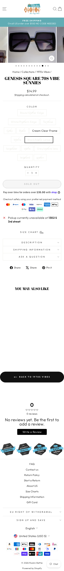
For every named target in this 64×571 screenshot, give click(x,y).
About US (32, 485)
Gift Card (32, 502)
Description (32, 242)
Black (22, 130)
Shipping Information (32, 496)
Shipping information (32, 249)
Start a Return (32, 480)
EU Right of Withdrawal (31, 512)
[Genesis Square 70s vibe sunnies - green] (17, 352)
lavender (11, 148)
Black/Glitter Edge (32, 112)
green (40, 157)
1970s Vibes (43, 71)
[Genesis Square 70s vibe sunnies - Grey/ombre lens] (10, 352)
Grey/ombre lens (47, 148)
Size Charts (32, 491)
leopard (25, 157)
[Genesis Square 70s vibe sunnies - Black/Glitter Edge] (6, 346)
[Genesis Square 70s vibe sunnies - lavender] (17, 349)
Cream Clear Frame (44, 130)
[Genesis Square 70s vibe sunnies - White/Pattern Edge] (10, 346)
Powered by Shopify (32, 568)
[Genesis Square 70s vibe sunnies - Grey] (17, 346)
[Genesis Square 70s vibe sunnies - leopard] (14, 352)
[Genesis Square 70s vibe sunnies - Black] (21, 346)
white (27, 148)
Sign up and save (31, 520)
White (17, 139)
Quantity (32, 167)
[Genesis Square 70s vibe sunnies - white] (21, 349)
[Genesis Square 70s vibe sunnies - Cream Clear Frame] (6, 349)
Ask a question (32, 256)
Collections (28, 71)
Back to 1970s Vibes (34, 377)
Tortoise (48, 121)
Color (32, 106)
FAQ (31, 464)
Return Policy (32, 475)
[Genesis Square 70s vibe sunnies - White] (10, 349)
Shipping (19, 94)
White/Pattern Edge (24, 121)
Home (16, 71)
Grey (10, 130)
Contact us (32, 469)
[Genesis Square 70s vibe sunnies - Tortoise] (14, 346)
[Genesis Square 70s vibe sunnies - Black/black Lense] (14, 349)
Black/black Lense (38, 139)
